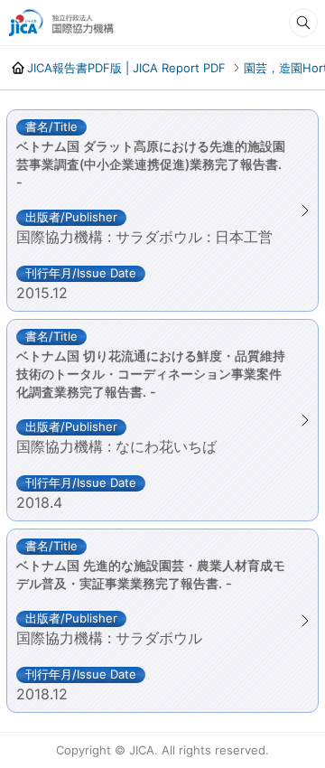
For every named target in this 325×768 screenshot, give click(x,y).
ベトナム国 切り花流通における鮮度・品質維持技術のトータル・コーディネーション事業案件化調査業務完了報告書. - (150, 373)
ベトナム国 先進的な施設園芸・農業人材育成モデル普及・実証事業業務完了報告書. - (150, 574)
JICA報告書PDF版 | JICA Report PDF (126, 68)
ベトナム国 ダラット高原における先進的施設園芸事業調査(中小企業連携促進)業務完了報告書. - (150, 164)
